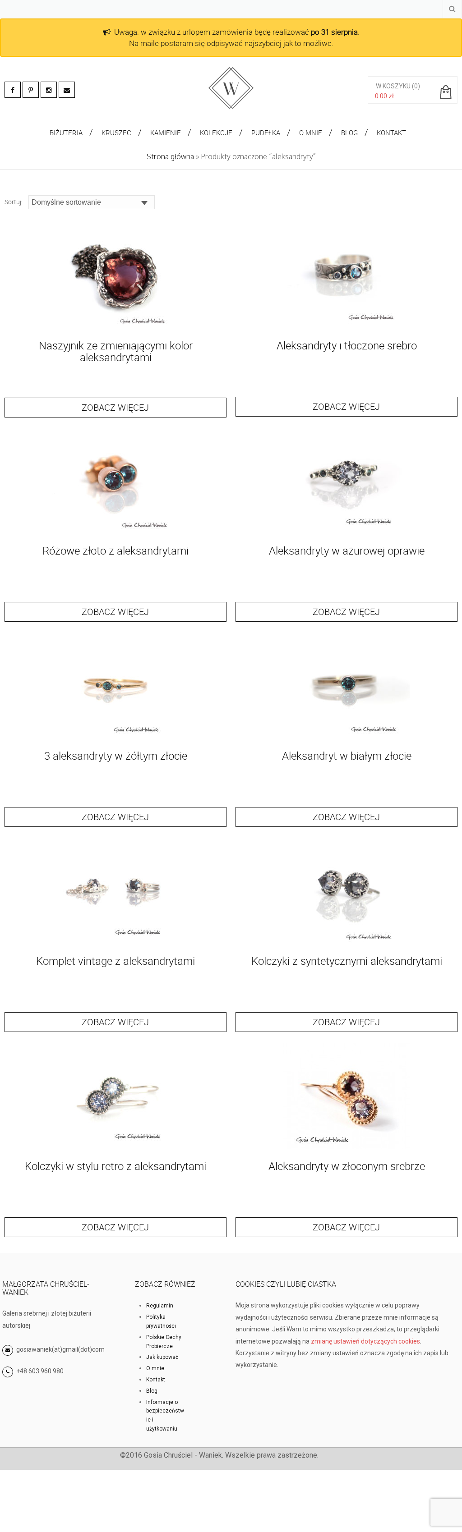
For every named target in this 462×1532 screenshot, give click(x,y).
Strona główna (170, 156)
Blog (151, 1391)
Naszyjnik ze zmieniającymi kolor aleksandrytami (116, 351)
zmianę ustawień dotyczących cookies (365, 1341)
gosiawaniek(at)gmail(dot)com (60, 1349)
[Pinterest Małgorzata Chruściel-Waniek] (31, 90)
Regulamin (159, 1306)
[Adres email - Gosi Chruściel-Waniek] (67, 90)
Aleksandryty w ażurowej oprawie (347, 550)
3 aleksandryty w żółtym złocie (115, 755)
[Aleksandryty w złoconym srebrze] (346, 1149)
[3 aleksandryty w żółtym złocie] (115, 738)
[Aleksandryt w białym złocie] (346, 738)
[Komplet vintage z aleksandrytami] (115, 944)
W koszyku (393, 86)
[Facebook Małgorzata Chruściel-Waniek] (13, 90)
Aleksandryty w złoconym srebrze (346, 1166)
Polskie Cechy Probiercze (163, 1341)
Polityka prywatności (161, 1321)
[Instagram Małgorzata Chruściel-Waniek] (49, 90)
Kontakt (155, 1379)
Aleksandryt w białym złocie (346, 755)
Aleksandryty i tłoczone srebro (347, 345)
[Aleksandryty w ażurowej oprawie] (346, 533)
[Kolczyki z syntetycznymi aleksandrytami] (346, 944)
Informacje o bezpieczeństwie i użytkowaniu (165, 1415)
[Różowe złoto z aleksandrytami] (115, 533)
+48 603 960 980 (40, 1371)
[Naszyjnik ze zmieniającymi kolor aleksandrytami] (115, 328)
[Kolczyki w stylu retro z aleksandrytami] (115, 1149)
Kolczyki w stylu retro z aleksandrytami (115, 1166)
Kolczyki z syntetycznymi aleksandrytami (346, 961)
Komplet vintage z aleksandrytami (115, 961)
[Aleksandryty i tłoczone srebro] (346, 328)
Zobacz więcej (115, 407)
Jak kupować (162, 1357)
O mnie (155, 1368)
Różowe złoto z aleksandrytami (115, 550)
